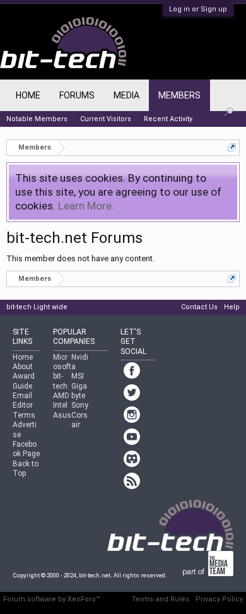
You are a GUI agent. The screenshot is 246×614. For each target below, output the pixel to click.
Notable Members (36, 119)
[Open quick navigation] (232, 147)
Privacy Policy (219, 599)
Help (232, 307)
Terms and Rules (160, 599)
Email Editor (23, 400)
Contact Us (199, 307)
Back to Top (25, 468)
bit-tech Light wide (36, 307)
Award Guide (24, 381)
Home (28, 95)
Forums (77, 95)
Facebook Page (26, 449)
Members (179, 95)
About (23, 366)
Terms (24, 415)
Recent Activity (168, 119)
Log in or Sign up (198, 9)
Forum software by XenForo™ (51, 599)
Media (126, 95)
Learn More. (86, 205)
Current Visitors (105, 119)
